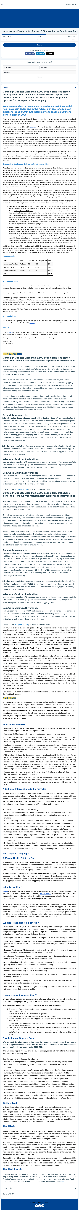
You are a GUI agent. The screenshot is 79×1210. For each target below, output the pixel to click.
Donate (39, 45)
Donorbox (75, 4)
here (62, 1182)
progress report (21, 489)
